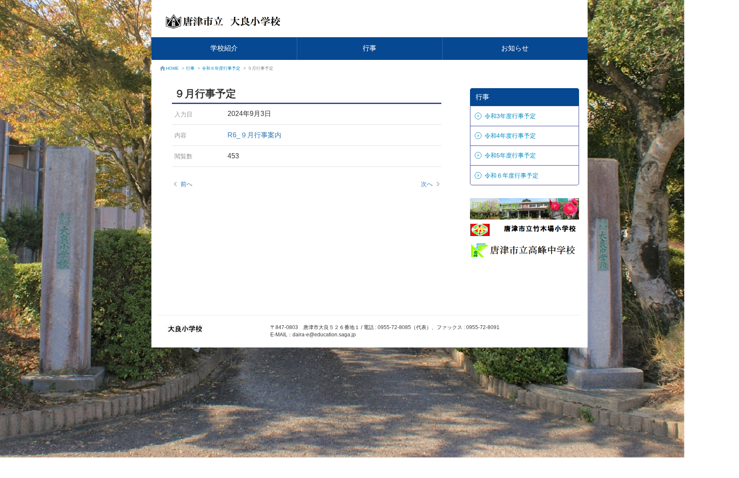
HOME (172, 68)
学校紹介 (224, 48)
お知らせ (515, 48)
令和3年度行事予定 (510, 116)
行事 (369, 48)
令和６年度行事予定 (221, 68)
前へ (186, 184)
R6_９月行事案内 (254, 135)
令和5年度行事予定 (510, 155)
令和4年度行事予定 (510, 135)
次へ (427, 184)
